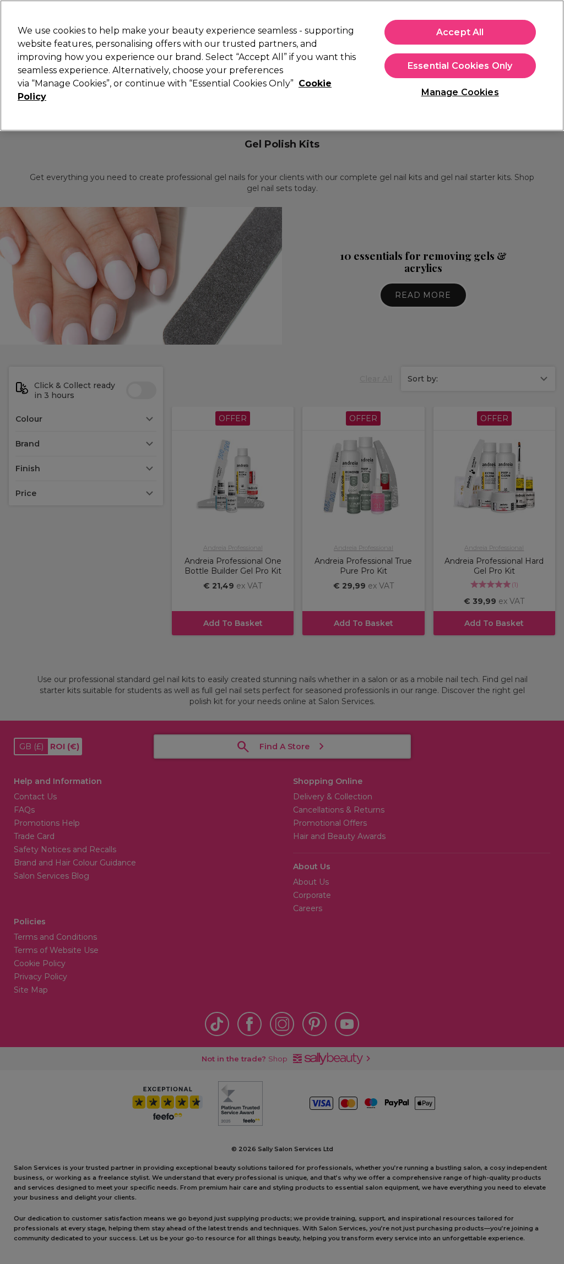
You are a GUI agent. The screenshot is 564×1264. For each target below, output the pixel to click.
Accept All (460, 32)
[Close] (546, 64)
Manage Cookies (460, 92)
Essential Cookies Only (460, 66)
